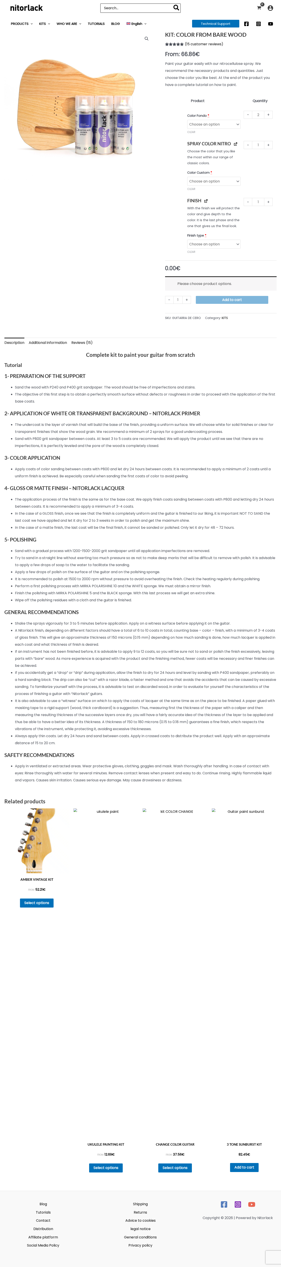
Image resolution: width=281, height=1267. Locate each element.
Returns (140, 1212)
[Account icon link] (270, 8)
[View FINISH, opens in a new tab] (205, 200)
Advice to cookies (140, 1220)
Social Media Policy (43, 1245)
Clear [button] (191, 132)
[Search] (176, 8)
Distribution (43, 1228)
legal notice (140, 1228)
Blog (43, 1204)
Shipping (140, 1204)
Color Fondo (198, 115)
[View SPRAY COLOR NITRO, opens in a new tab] (235, 143)
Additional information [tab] (48, 342)
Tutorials (43, 1212)
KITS (225, 318)
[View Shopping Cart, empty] (259, 8)
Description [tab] (14, 342)
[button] (31, 23)
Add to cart (232, 299)
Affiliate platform (43, 1237)
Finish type (196, 235)
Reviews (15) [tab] (82, 342)
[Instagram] (258, 24)
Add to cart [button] (244, 1167)
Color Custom (199, 172)
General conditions (140, 1237)
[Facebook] (246, 24)
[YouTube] (270, 24)
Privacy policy (140, 1245)
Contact (43, 1220)
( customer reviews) (204, 44)
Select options (36, 902)
